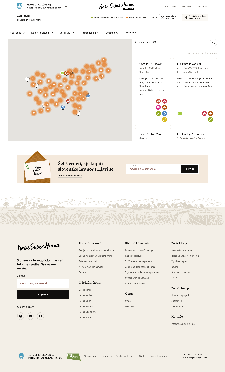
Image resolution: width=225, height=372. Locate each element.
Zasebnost (107, 356)
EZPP (174, 278)
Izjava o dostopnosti (158, 356)
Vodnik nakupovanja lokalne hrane (95, 256)
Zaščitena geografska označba (140, 267)
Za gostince (177, 306)
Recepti (82, 272)
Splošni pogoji (91, 356)
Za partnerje (201, 7)
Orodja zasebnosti (124, 356)
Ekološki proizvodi (134, 256)
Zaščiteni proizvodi (88, 261)
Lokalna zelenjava (88, 312)
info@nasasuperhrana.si (183, 324)
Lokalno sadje (86, 306)
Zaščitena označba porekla (138, 261)
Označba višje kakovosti (137, 278)
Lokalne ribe (85, 301)
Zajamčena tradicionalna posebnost (142, 272)
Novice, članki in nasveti (91, 267)
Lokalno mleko (86, 295)
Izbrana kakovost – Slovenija (139, 250)
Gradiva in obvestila (181, 272)
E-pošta (133, 166)
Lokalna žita (85, 317)
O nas (128, 301)
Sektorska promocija (181, 250)
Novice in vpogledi (180, 295)
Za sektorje (186, 7)
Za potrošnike (170, 7)
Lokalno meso (86, 290)
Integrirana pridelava (135, 283)
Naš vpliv (129, 306)
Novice (174, 267)
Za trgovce (176, 301)
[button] (63, 107)
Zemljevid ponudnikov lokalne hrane (96, 250)
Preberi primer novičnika (70, 176)
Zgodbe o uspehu (179, 261)
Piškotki (141, 356)
